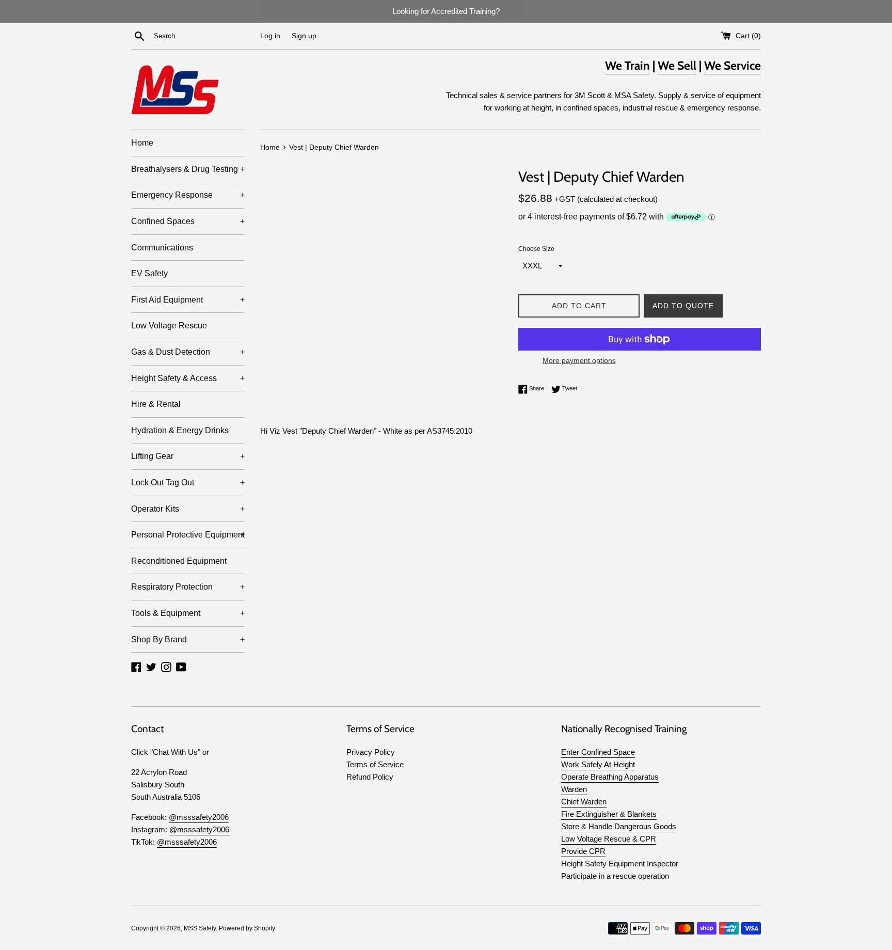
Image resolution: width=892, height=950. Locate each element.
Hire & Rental (156, 404)
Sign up (304, 36)
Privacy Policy (370, 752)
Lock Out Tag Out (188, 482)
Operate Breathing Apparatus (610, 776)
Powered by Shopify (247, 928)
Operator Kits (188, 508)
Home (142, 142)
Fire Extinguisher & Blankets (609, 814)
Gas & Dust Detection (188, 351)
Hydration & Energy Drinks (180, 430)
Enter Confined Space (598, 752)
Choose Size (536, 248)
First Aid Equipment (188, 299)
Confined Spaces (188, 221)
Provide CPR (583, 851)
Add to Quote (683, 306)
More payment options (579, 360)
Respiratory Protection (188, 586)
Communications (162, 247)
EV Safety (149, 273)
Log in (270, 36)
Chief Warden (584, 801)
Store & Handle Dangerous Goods (618, 826)
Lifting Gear (188, 456)
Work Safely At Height (598, 764)
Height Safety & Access (188, 378)
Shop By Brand (188, 639)
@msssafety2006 (199, 817)
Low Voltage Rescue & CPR (608, 838)
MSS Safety (200, 928)
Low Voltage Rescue (169, 325)
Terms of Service (375, 764)
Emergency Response (188, 195)
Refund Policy (369, 776)
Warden (574, 789)
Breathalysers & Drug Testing (188, 169)
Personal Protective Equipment (188, 534)
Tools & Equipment (188, 613)
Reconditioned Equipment (179, 561)
